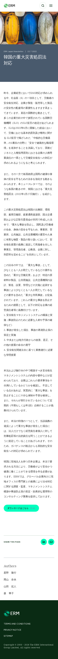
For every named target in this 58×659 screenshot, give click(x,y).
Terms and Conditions (17, 624)
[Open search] (42, 5)
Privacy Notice (12, 630)
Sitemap (8, 636)
